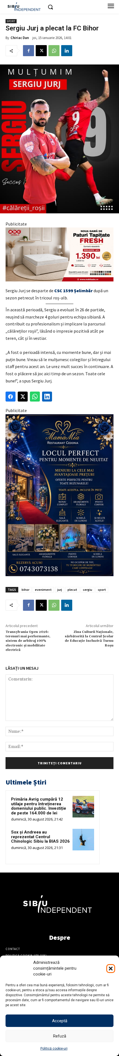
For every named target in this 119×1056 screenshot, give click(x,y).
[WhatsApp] (54, 50)
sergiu (87, 589)
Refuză (59, 1036)
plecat (72, 589)
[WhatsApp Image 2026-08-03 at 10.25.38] (59, 254)
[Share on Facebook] (10, 397)
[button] (110, 968)
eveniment (43, 589)
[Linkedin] (66, 50)
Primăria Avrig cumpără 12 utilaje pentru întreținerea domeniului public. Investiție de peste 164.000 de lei (38, 806)
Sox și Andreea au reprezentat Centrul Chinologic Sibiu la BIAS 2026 (40, 837)
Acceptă (59, 1020)
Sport (11, 21)
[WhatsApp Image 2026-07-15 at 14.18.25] (59, 495)
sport (102, 589)
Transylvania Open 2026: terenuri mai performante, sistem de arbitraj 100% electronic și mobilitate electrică (28, 641)
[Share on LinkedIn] (47, 397)
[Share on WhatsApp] (35, 397)
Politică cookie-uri (54, 1048)
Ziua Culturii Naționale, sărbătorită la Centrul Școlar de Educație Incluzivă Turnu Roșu (89, 639)
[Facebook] (28, 50)
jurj (59, 589)
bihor (25, 589)
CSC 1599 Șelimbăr (73, 290)
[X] (41, 50)
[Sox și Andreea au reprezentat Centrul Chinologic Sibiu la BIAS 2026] (83, 839)
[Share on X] (23, 397)
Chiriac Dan (20, 37)
